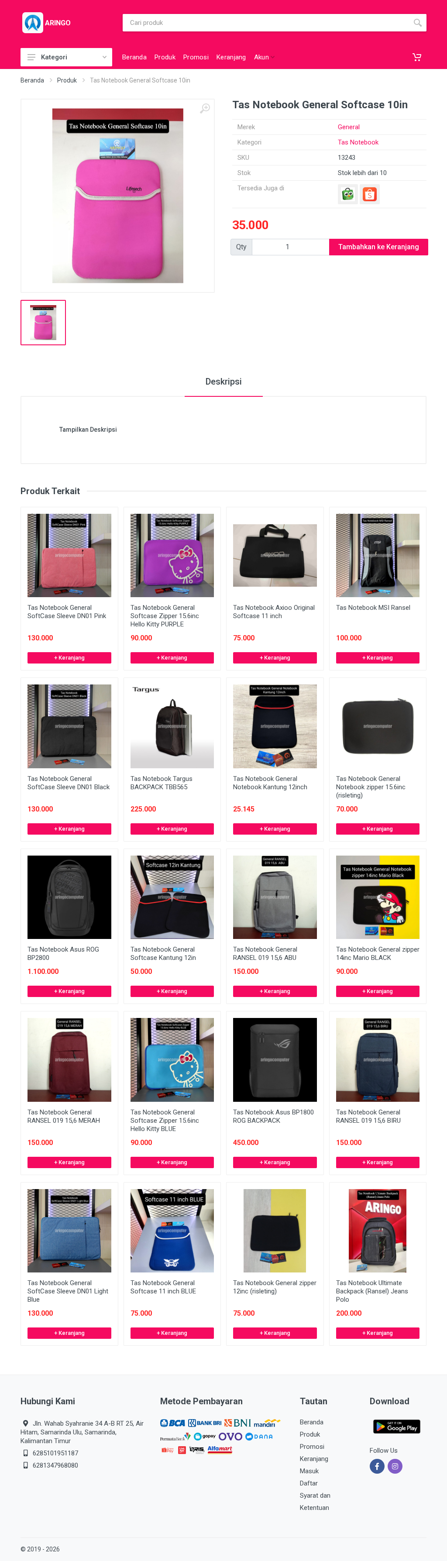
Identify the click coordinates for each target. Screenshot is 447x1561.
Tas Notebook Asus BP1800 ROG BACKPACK (273, 1116)
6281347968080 (55, 1465)
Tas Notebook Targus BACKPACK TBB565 (162, 783)
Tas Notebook (358, 142)
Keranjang (314, 1459)
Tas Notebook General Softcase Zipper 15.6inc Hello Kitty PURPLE (165, 616)
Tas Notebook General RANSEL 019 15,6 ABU (265, 954)
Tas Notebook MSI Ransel (373, 608)
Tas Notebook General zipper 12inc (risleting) (274, 1287)
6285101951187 (55, 1453)
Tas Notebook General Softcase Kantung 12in (163, 954)
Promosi (312, 1447)
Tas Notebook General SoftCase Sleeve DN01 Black (69, 783)
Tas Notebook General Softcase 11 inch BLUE (163, 1287)
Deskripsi (224, 381)
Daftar (309, 1483)
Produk (67, 80)
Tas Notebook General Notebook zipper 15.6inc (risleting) (371, 787)
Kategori (54, 57)
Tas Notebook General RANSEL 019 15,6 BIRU (368, 1116)
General (349, 127)
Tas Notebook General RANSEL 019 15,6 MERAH (64, 1116)
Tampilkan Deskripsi (88, 429)
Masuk (309, 1471)
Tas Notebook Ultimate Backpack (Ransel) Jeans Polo (372, 1291)
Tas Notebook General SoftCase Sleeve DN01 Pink (67, 612)
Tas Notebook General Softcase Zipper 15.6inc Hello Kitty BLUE (165, 1120)
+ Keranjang (69, 657)
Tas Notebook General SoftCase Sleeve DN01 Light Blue (68, 1291)
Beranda (32, 80)
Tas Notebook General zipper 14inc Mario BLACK (377, 954)
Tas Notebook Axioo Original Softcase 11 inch (274, 612)
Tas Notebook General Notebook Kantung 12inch (270, 783)
